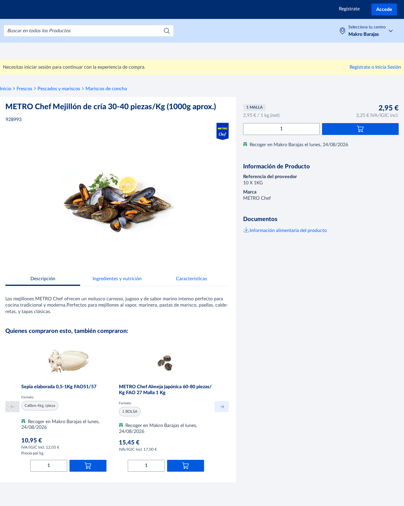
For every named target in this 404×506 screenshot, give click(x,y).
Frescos (24, 88)
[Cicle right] (222, 406)
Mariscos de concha (106, 88)
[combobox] (89, 31)
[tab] (42, 279)
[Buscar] (167, 31)
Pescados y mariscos (59, 88)
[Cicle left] (12, 406)
